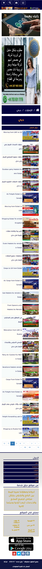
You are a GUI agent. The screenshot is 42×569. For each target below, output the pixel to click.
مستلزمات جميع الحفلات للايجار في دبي (13, 258)
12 (4, 443)
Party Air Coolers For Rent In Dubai (12, 357)
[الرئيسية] (37, 110)
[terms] (4, 3)
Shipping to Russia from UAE (12, 431)
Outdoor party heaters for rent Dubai (12, 171)
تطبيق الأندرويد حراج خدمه (21, 547)
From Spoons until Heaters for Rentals (14, 307)
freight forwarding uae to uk (12, 419)
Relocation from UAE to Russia (13, 332)
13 (38, 447)
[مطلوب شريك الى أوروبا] (21, 71)
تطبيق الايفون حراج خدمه (21, 540)
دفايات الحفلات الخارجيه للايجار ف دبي (12, 184)
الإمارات (28, 110)
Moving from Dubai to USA (13, 208)
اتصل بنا (15, 530)
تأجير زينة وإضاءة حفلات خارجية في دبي (14, 233)
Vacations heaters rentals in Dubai (12, 369)
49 (25, 447)
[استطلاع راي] (21, 25)
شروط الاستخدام (31, 531)
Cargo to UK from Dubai (13, 268)
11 (8, 443)
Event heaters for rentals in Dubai (12, 245)
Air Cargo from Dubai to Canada (13, 283)
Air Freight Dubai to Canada (14, 196)
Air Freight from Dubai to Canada (12, 394)
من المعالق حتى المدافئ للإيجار (13, 320)
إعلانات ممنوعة (15, 526)
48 (30, 447)
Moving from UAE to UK (12, 132)
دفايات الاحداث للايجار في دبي (13, 147)
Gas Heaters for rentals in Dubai (12, 295)
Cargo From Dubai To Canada (14, 381)
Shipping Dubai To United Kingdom (12, 221)
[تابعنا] (28, 553)
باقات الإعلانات (16, 521)
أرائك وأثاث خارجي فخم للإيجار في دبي (12, 406)
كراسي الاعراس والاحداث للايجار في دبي (13, 344)
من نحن (30, 525)
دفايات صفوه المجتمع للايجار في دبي (12, 159)
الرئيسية (30, 521)
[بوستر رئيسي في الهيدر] (21, 8)
